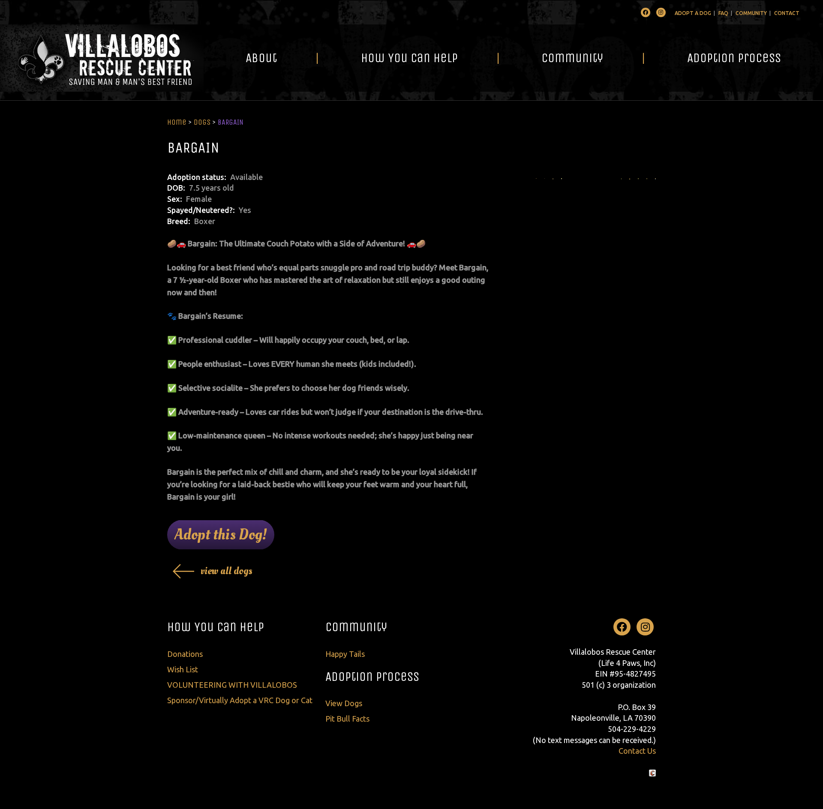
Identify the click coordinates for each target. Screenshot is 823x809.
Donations (185, 654)
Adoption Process (734, 58)
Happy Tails (345, 654)
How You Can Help (409, 58)
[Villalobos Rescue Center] (102, 58)
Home (176, 122)
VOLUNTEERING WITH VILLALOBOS (232, 684)
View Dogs (343, 703)
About (261, 58)
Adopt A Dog (693, 13)
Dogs (202, 122)
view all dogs (226, 571)
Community (751, 13)
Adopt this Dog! (220, 534)
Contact (786, 13)
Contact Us (637, 750)
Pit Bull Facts (347, 718)
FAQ (723, 13)
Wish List (182, 669)
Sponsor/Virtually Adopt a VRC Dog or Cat (239, 700)
